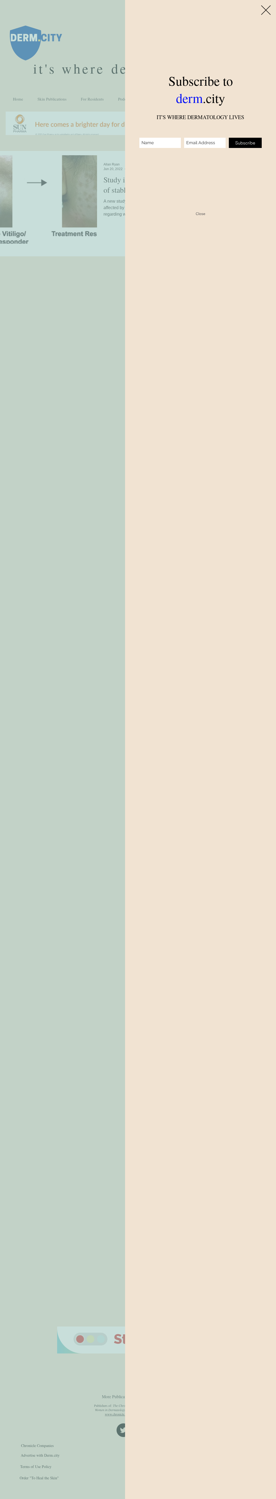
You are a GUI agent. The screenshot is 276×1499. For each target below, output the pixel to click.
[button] (266, 10)
